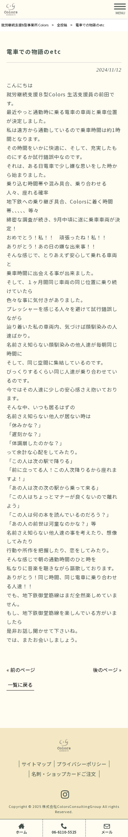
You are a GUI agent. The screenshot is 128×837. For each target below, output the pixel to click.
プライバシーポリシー (81, 763)
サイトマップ (36, 763)
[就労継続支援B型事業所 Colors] (11, 9)
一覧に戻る (20, 684)
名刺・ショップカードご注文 (63, 773)
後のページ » (107, 669)
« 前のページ (21, 669)
